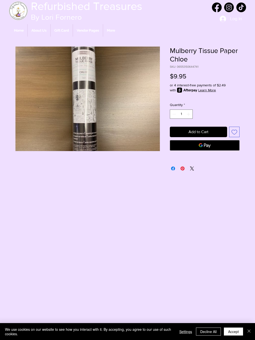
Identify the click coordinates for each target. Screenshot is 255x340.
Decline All (208, 331)
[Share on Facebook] (173, 168)
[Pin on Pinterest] (183, 168)
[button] (88, 30)
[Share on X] (192, 168)
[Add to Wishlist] (234, 132)
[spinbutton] (181, 114)
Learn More (207, 90)
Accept (233, 331)
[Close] (249, 331)
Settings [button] (185, 331)
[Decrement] (174, 114)
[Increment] (189, 114)
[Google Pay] (205, 145)
